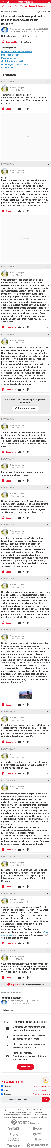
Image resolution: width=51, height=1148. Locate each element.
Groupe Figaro (23, 1117)
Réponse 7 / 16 (7, 488)
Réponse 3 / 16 (7, 266)
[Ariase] (13, 1145)
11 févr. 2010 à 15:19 (17, 959)
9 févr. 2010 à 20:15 (16, 865)
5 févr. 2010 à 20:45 (16, 467)
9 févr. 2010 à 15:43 (16, 789)
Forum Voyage (21, 6)
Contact (11, 1112)
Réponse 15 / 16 (8, 894)
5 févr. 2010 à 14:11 (16, 275)
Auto (5, 1090)
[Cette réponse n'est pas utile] (28, 109)
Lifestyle (7, 1086)
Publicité (43, 1110)
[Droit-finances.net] (38, 1134)
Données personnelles (12, 1115)
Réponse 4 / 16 (7, 334)
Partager (27, 42)
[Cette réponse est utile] (20, 109)
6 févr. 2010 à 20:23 (16, 587)
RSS (30, 1112)
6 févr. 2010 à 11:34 (16, 496)
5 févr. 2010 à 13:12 (16, 173)
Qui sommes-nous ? (11, 1110)
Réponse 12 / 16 (8, 749)
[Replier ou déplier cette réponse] (48, 81)
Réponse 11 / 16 (8, 712)
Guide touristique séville (12, 61)
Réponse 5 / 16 (7, 419)
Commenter (10, 109)
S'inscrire (25, 1066)
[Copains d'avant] (13, 1139)
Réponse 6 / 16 (7, 459)
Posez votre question (27, 408)
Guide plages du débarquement (15, 64)
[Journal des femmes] (13, 1129)
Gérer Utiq (43, 1115)
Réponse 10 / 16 (8, 630)
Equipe (22, 1110)
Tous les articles (21, 1112)
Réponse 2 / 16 (7, 164)
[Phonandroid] (38, 1145)
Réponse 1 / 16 (7, 81)
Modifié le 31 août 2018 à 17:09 (21, 902)
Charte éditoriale (33, 1110)
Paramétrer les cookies (30, 1115)
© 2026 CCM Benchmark (38, 1117)
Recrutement (38, 1112)
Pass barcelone (8, 58)
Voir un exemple (41, 1086)
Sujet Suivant (41, 11)
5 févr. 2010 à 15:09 (16, 343)
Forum (9, 6)
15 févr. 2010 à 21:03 (36, 31)
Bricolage (7, 1094)
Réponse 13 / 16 (8, 780)
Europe (32, 6)
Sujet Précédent (11, 11)
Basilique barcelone (10, 55)
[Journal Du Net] (13, 1134)
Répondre (15, 985)
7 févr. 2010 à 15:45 (16, 720)
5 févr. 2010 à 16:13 (16, 428)
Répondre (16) (11, 42)
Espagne (41, 6)
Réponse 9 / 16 (7, 579)
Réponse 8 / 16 (7, 525)
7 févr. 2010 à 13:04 (16, 638)
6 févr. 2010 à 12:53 (16, 533)
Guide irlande (7, 67)
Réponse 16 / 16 (8, 950)
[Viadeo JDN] (38, 1139)
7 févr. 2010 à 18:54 (16, 757)
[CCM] (38, 1129)
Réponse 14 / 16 (8, 856)
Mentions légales (10, 1117)
